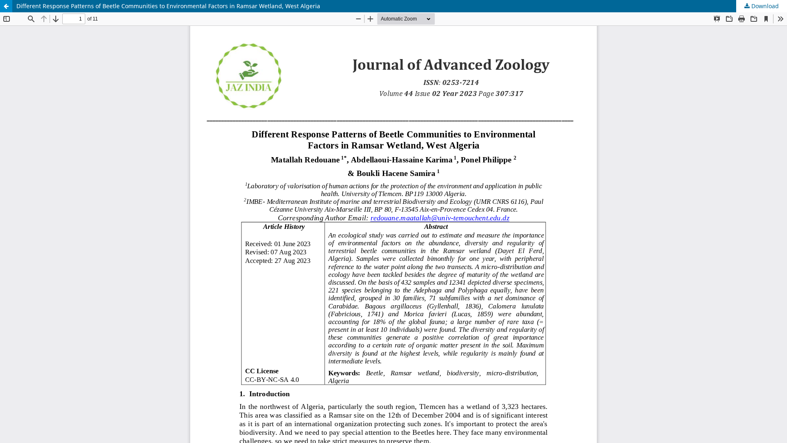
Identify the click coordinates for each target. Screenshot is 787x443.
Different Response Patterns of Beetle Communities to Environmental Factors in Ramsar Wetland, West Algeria (168, 6)
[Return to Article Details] (6, 6)
